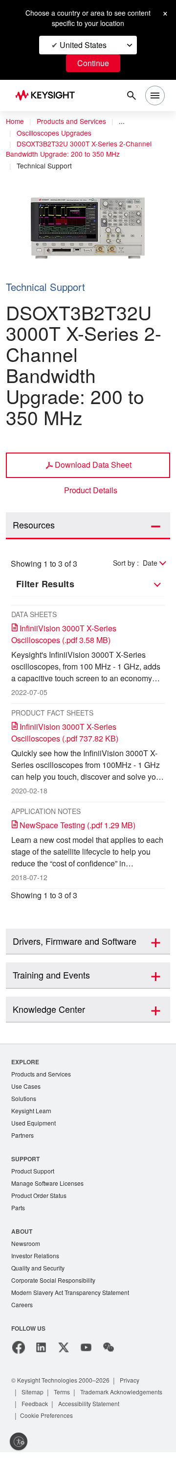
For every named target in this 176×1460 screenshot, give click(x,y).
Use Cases (26, 1087)
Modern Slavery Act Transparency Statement (74, 1299)
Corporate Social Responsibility (56, 1287)
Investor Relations (36, 1261)
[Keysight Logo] (48, 96)
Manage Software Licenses (49, 1187)
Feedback (136, 1411)
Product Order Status (41, 1199)
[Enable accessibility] (18, 1441)
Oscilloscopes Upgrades (55, 133)
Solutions (24, 1099)
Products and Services (74, 121)
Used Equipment (34, 1125)
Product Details (91, 490)
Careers (22, 1312)
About (22, 1236)
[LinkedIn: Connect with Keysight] (41, 1355)
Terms (65, 1399)
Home (15, 121)
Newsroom (27, 1248)
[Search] (131, 95)
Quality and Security (39, 1274)
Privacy (139, 1387)
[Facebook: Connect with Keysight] (18, 1355)
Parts (18, 1212)
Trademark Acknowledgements (66, 1411)
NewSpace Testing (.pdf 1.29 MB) (82, 825)
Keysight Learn (32, 1112)
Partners (23, 1138)
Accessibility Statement (55, 1423)
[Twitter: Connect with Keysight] (63, 1355)
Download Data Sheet (93, 464)
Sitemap (33, 1399)
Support (26, 1161)
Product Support (34, 1174)
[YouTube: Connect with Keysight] (86, 1355)
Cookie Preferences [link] (126, 1423)
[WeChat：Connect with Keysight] (108, 1355)
